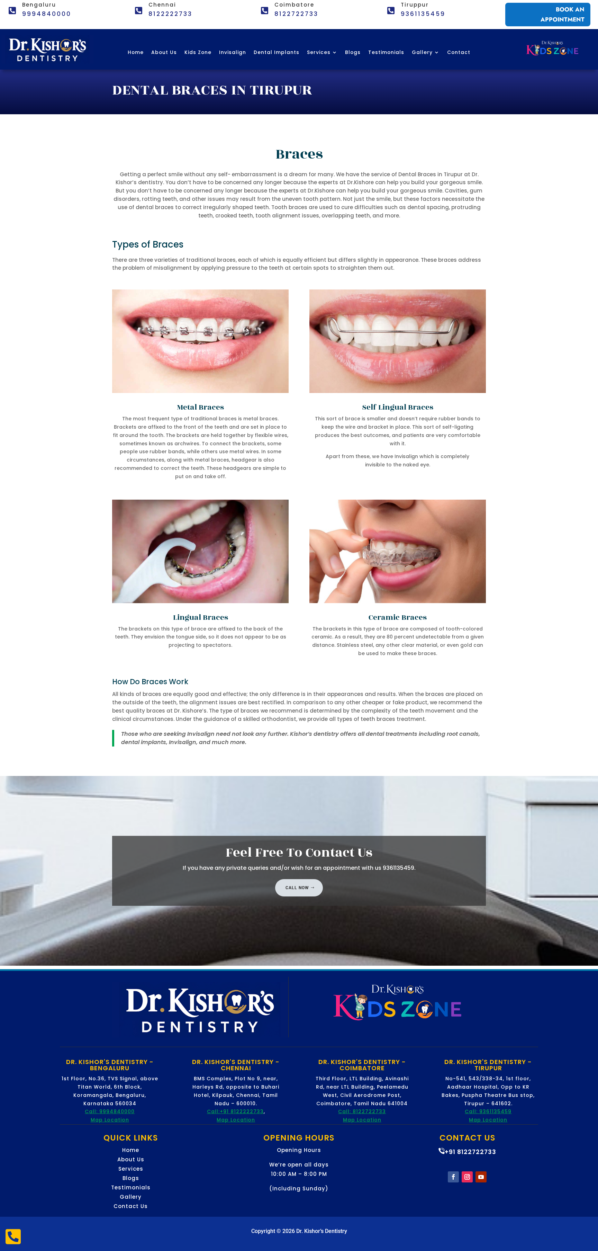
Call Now (297, 887)
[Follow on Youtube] (481, 1176)
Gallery (422, 53)
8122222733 (170, 14)
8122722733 (296, 14)
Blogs (353, 53)
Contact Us (131, 1206)
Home (136, 53)
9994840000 (46, 14)
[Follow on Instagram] (467, 1176)
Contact (458, 53)
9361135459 (423, 14)
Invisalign (232, 53)
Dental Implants (276, 53)
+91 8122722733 (470, 1152)
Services (318, 53)
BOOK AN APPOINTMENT (563, 14)
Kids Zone (197, 53)
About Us (164, 53)
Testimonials (386, 53)
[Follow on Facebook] (453, 1176)
